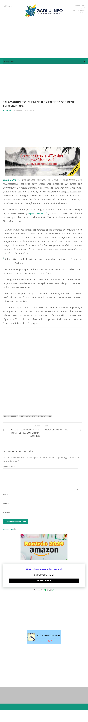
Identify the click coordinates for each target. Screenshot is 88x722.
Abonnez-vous (44, 581)
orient (21, 416)
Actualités (7, 110)
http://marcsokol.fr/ (37, 213)
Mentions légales (79, 10)
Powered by (38, 590)
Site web (6, 512)
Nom (5, 494)
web (49, 416)
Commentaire (9, 467)
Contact (82, 13)
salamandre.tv (31, 416)
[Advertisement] (44, 38)
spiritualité (42, 416)
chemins (6, 416)
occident (14, 416)
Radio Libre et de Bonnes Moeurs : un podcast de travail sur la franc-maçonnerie (24, 433)
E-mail (6, 503)
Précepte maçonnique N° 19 (56, 430)
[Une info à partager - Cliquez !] (44, 637)
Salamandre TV (11, 179)
